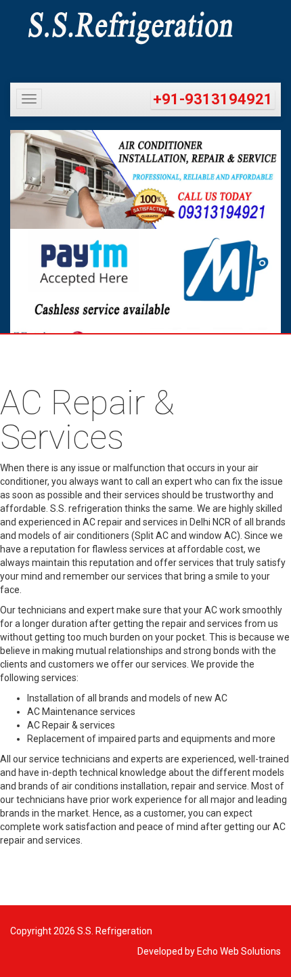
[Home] (145, 28)
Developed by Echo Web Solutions (209, 951)
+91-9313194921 (213, 99)
